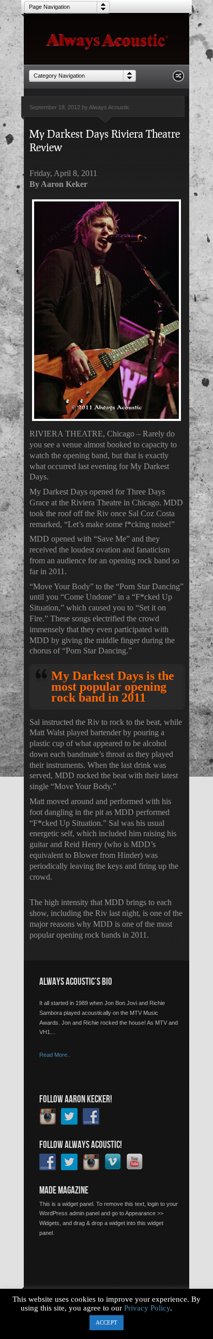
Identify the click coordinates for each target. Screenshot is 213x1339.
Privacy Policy (147, 1308)
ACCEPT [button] (106, 1322)
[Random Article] (178, 79)
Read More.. (54, 1055)
